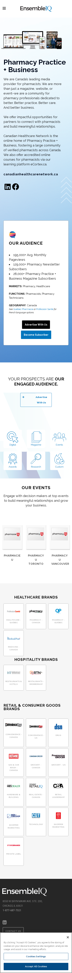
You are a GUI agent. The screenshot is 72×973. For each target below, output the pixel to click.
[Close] (68, 937)
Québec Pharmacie (23, 309)
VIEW (13, 617)
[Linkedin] (7, 187)
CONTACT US (13, 931)
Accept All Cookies (36, 966)
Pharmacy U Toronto (36, 559)
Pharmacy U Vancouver (60, 559)
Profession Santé (44, 309)
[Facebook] (16, 187)
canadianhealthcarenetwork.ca (30, 174)
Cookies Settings (36, 956)
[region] (36, 952)
